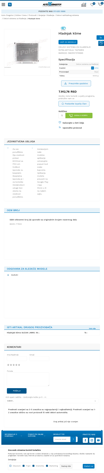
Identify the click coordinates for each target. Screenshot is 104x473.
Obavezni (17, 466)
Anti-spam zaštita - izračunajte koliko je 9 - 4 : (26, 397)
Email (32, 355)
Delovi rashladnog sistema (67, 15)
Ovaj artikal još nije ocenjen (65, 421)
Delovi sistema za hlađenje (14, 19)
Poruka (10, 371)
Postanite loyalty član (76, 104)
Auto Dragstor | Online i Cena (14, 15)
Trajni (28, 466)
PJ (93, 68)
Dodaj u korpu (80, 115)
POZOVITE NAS (46, 11)
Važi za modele (68, 42)
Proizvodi (32, 15)
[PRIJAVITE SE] (64, 440)
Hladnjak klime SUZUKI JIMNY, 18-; (23, 333)
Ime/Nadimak (13, 355)
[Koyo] (63, 29)
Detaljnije (12, 459)
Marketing (53, 466)
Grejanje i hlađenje (46, 15)
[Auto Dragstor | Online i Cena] (52, 4)
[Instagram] (91, 440)
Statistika (40, 466)
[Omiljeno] (91, 5)
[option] (52, 11)
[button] (10, 4)
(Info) (96, 68)
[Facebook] (85, 440)
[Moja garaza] (83, 6)
